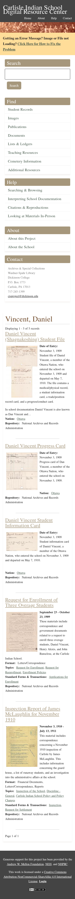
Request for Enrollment (30, 667)
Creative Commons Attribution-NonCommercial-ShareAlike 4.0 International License (38, 876)
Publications (17, 126)
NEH (48, 864)
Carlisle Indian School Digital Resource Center (35, 7)
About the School (21, 246)
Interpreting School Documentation (34, 198)
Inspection (55, 805)
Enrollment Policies (34, 672)
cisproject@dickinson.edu (23, 296)
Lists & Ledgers (20, 143)
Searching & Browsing (25, 189)
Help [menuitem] (54, 18)
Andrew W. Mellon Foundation (25, 864)
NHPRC (63, 864)
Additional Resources (24, 169)
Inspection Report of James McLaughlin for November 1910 (32, 714)
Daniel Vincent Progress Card (35, 445)
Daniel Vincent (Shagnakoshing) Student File (35, 336)
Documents (16, 135)
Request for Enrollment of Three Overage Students (31, 602)
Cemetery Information (24, 161)
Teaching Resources (23, 152)
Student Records (20, 109)
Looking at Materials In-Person (31, 215)
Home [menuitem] (27, 18)
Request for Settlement (18, 809)
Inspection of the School (30, 791)
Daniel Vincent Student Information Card (29, 523)
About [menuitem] (41, 18)
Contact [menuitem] (67, 18)
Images (13, 117)
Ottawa (21, 419)
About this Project (21, 238)
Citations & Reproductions (28, 207)
